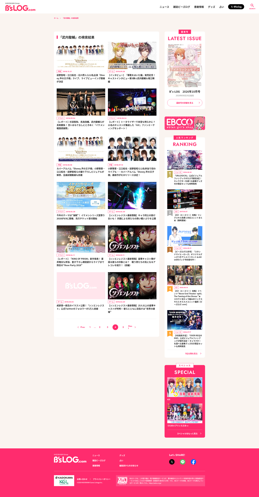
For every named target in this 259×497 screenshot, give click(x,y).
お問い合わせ (82, 479)
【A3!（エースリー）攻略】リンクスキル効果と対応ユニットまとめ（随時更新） (188, 218)
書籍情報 (199, 7)
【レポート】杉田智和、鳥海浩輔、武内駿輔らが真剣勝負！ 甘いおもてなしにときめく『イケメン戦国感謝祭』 (81, 125)
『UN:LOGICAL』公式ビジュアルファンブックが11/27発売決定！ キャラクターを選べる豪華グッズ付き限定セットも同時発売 (188, 179)
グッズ (211, 7)
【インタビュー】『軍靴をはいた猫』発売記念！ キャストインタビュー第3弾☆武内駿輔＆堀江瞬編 (131, 78)
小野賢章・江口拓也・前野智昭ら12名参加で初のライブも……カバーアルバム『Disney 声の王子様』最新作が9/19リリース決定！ (132, 172)
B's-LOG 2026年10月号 (184, 91)
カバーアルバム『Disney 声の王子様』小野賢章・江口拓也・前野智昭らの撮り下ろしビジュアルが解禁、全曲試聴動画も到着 (81, 172)
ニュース (164, 7)
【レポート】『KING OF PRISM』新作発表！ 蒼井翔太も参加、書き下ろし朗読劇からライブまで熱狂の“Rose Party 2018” (80, 262)
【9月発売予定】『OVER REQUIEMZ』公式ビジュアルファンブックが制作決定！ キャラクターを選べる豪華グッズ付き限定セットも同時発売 (188, 341)
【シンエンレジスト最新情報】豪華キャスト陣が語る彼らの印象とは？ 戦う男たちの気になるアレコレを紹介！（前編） (131, 262)
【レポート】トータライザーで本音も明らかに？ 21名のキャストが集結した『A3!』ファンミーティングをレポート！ (131, 125)
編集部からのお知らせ (128, 465)
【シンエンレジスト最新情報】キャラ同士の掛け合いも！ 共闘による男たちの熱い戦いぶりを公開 (132, 217)
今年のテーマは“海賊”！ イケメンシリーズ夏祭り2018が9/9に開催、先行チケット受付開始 (81, 217)
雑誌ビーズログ (181, 7)
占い (221, 7)
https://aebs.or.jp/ (155, 483)
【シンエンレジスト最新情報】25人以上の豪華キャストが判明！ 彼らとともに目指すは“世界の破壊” (132, 308)
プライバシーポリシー (101, 479)
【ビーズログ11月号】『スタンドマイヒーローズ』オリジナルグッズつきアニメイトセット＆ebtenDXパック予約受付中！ (188, 255)
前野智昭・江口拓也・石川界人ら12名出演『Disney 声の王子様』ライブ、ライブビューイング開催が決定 (81, 78)
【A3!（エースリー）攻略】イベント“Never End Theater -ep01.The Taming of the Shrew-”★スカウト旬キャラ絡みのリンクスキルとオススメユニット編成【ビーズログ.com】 (188, 298)
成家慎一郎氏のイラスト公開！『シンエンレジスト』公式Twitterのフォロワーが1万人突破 (80, 307)
